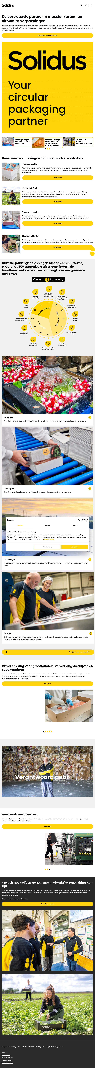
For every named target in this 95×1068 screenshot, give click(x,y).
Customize (46, 547)
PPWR (14, 674)
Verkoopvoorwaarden (7, 1063)
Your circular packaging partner (47, 35)
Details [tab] (47, 525)
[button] (45, 148)
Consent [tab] (19, 525)
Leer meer (47, 829)
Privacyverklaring (6, 1055)
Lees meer (47, 679)
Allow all (74, 547)
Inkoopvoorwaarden (7, 1060)
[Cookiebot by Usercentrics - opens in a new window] (80, 520)
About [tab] (75, 525)
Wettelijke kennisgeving (8, 1057)
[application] (47, 771)
